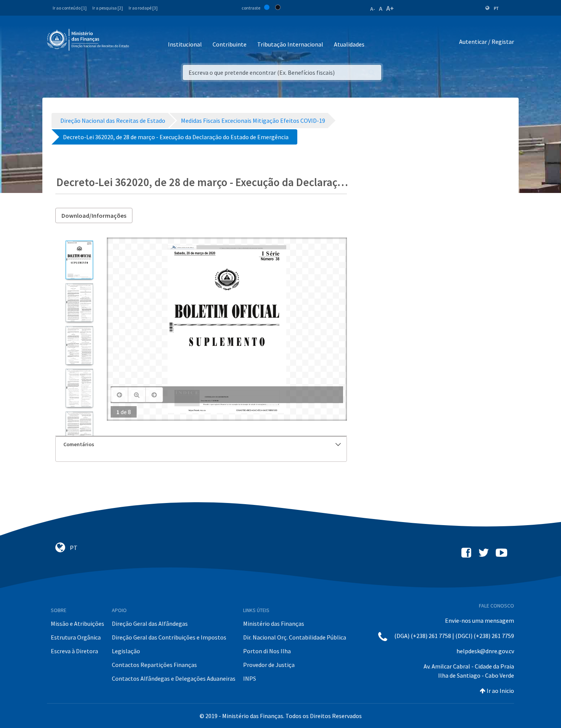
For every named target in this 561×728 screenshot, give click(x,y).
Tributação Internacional (290, 44)
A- (372, 8)
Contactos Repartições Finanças (154, 665)
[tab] (201, 444)
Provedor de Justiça (269, 665)
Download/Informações (93, 215)
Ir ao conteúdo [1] (70, 8)
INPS (249, 678)
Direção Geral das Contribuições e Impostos (169, 637)
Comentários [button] (78, 444)
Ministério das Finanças (273, 623)
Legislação (126, 651)
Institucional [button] (185, 44)
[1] (79, 259)
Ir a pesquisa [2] (107, 8)
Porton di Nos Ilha (267, 651)
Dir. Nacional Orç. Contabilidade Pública (294, 637)
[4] (79, 388)
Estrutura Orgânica (76, 637)
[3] (79, 345)
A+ (390, 8)
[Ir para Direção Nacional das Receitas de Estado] (89, 40)
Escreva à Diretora (74, 651)
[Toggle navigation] (141, 41)
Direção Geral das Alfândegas (150, 623)
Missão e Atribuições (77, 623)
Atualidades (349, 44)
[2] (79, 302)
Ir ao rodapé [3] (143, 8)
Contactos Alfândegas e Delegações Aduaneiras (173, 678)
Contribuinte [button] (230, 44)
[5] (79, 430)
